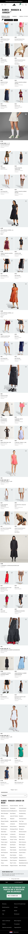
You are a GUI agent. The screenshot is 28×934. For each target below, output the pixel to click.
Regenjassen (13, 847)
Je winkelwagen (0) (19, 882)
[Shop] (14, 5)
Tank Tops (21, 821)
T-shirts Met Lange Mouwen (13, 832)
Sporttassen (12, 844)
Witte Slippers (22, 844)
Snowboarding (22, 813)
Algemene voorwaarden (7, 927)
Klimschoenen (13, 826)
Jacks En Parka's (14, 816)
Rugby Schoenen (14, 865)
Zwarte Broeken (22, 850)
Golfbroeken (4, 844)
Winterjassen (22, 834)
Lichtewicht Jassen (12, 834)
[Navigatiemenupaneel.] (2, 4)
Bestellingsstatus (5, 907)
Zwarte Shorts (22, 852)
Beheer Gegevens (17, 920)
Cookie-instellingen (6, 920)
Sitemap (15, 907)
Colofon (3, 910)
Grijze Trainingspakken (5, 863)
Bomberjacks (4, 829)
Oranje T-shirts (13, 839)
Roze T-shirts (13, 863)
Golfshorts (3, 850)
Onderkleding (13, 837)
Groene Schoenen (14, 805)
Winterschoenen (22, 831)
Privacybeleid (17, 924)
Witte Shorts (22, 839)
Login (6, 882)
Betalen (15, 910)
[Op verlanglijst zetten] (12, 24)
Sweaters (21, 816)
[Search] (22, 4)
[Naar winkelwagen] (25, 4)
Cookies (3, 924)
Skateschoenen (22, 810)
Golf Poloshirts (4, 852)
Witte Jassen (22, 837)
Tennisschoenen (22, 818)
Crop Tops (3, 837)
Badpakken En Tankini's (4, 806)
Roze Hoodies (13, 855)
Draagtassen (4, 839)
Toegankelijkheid (17, 927)
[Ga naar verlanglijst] (5, 4)
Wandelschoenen (23, 823)
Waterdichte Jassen (22, 826)
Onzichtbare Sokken (12, 813)
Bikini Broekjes (4, 813)
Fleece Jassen (4, 842)
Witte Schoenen (22, 842)
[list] (14, 16)
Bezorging (4, 903)
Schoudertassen (22, 808)
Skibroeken (3, 831)
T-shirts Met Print (4, 858)
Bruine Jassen (4, 834)
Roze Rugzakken (14, 857)
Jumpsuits (12, 823)
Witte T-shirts (22, 847)
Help (3, 914)
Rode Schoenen (13, 852)
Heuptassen (12, 808)
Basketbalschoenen (5, 810)
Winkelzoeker (16, 914)
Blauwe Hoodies (4, 821)
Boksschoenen (4, 826)
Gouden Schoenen (3, 855)
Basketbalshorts (5, 808)
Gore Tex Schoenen (21, 806)
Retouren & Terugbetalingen (20, 903)
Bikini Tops (3, 818)
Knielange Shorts (14, 829)
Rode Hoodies (13, 850)
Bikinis (2, 816)
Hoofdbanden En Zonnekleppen (14, 811)
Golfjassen (3, 847)
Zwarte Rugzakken (21, 855)
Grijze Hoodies (4, 860)
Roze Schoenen (13, 860)
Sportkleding (13, 842)
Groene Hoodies (4, 865)
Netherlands (15, 932)
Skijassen (12, 818)
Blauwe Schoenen (3, 824)
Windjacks (21, 829)
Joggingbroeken (13, 821)
